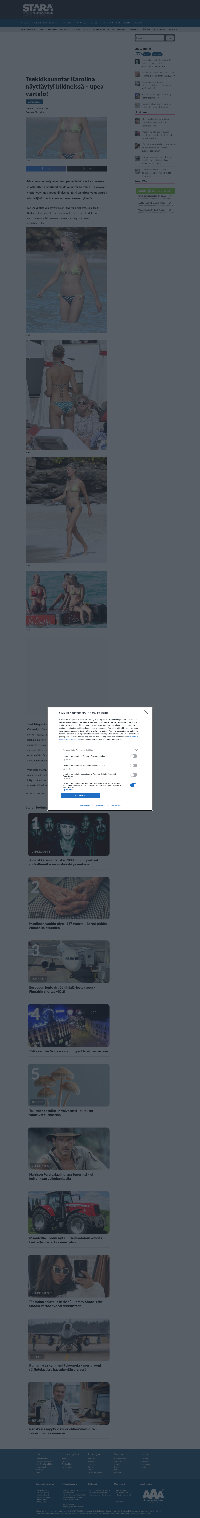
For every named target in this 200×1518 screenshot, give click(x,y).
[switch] (133, 756)
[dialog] (100, 759)
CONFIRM (80, 795)
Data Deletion (84, 805)
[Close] (147, 713)
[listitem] (100, 750)
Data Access (100, 805)
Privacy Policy (115, 805)
